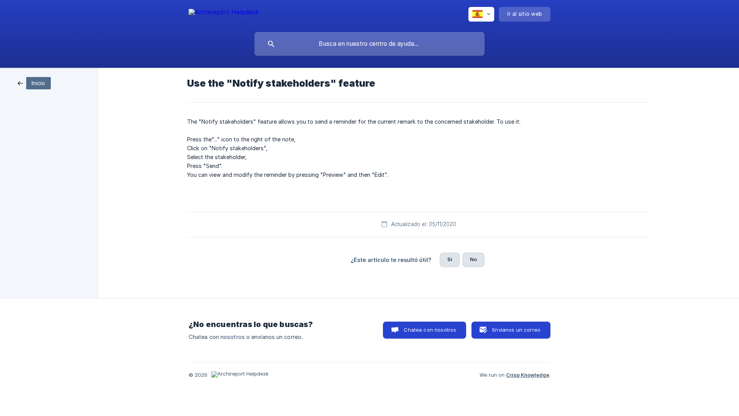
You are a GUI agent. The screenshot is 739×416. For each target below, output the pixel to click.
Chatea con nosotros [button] (430, 330)
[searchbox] (369, 44)
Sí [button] (449, 259)
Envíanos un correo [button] (516, 330)
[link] (34, 82)
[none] (224, 13)
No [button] (473, 259)
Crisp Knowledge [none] (527, 375)
